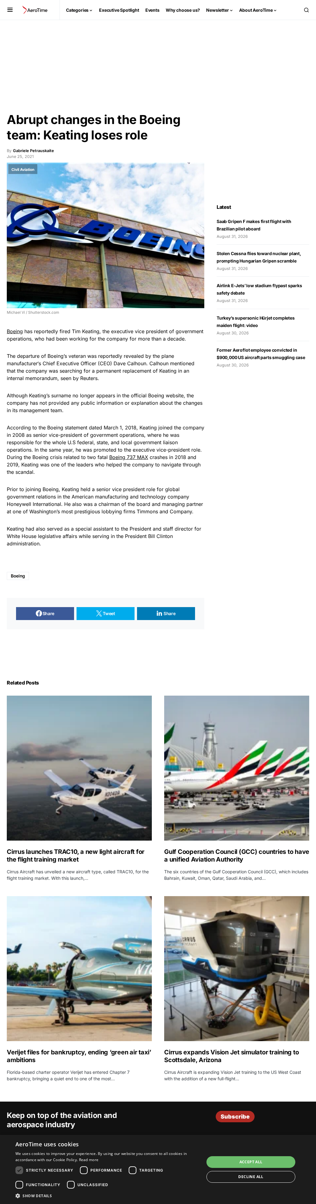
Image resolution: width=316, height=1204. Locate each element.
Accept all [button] (251, 1162)
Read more (89, 1159)
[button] (10, 10)
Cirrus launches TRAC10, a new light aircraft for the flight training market (75, 855)
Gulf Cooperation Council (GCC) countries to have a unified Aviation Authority (236, 855)
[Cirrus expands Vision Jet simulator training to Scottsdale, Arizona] (236, 968)
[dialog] (158, 1169)
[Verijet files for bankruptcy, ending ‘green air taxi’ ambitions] (79, 968)
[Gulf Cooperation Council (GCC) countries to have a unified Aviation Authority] (236, 768)
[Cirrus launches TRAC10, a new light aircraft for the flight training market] (79, 768)
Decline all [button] (250, 1176)
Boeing (15, 331)
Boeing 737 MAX (128, 457)
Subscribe (235, 1116)
